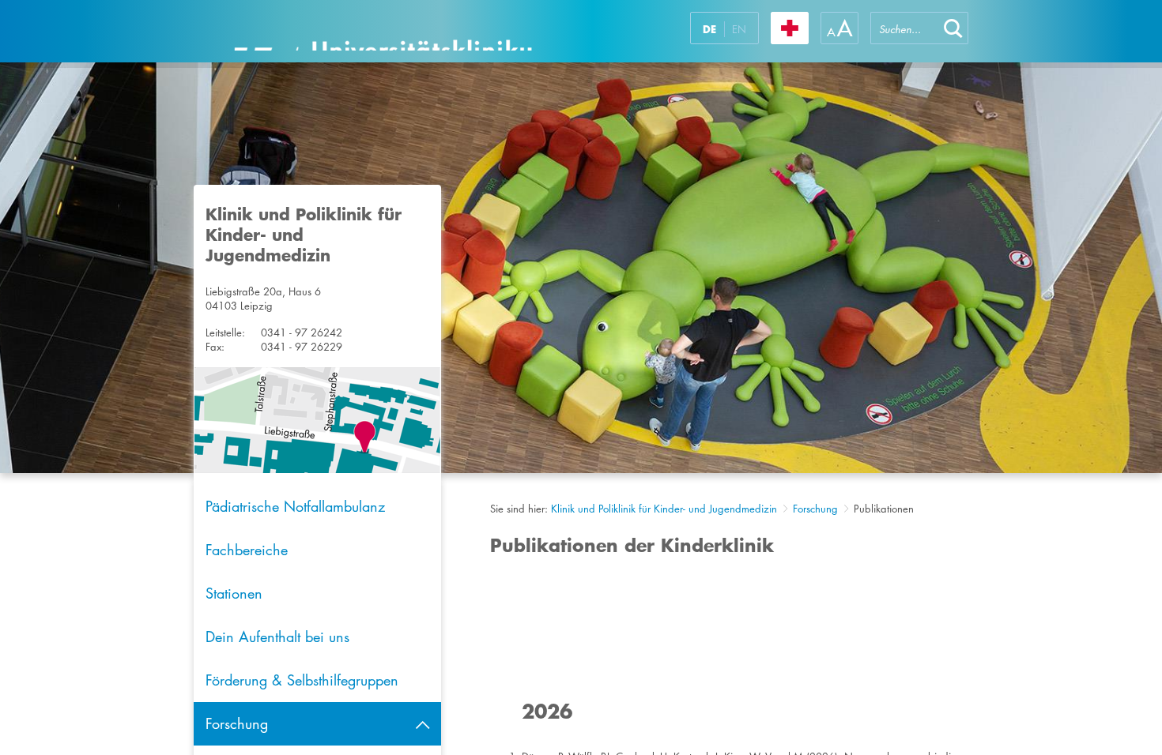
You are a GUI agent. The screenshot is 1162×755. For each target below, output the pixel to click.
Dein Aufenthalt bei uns (277, 636)
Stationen (234, 593)
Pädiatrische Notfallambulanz (295, 506)
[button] (953, 28)
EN (739, 29)
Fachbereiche (247, 549)
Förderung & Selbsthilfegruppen (302, 679)
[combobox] (904, 28)
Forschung (815, 508)
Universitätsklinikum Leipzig (382, 31)
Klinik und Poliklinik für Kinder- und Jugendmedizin (664, 508)
